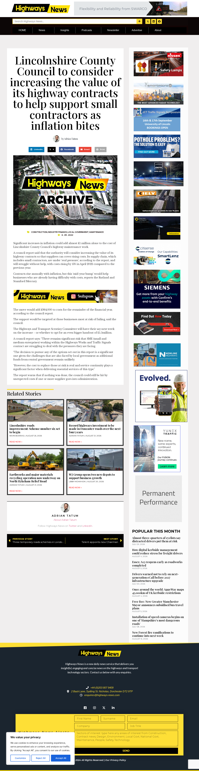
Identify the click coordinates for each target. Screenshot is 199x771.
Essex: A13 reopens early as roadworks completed (157, 563)
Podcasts (87, 30)
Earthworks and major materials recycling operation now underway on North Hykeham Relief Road (34, 478)
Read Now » (15, 442)
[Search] (139, 21)
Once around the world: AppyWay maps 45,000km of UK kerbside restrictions (158, 591)
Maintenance (96, 232)
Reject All (40, 758)
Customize (20, 758)
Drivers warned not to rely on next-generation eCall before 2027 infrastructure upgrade (155, 577)
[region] (40, 748)
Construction (39, 232)
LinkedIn (87, 525)
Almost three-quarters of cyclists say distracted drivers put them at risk (156, 539)
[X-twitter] (147, 21)
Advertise (137, 30)
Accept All (61, 758)
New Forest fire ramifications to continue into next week (153, 634)
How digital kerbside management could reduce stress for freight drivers (157, 551)
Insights (64, 30)
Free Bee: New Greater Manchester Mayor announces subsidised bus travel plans (157, 605)
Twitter (73, 525)
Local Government (77, 232)
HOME (22, 30)
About (158, 30)
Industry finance (57, 232)
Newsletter (113, 30)
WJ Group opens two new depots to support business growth (92, 476)
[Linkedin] (153, 21)
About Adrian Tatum (65, 519)
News (42, 30)
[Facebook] (159, 21)
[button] (36, 149)
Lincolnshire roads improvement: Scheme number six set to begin (34, 429)
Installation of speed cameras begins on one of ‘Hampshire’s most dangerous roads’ (158, 620)
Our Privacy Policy (115, 760)
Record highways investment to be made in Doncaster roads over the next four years (94, 429)
